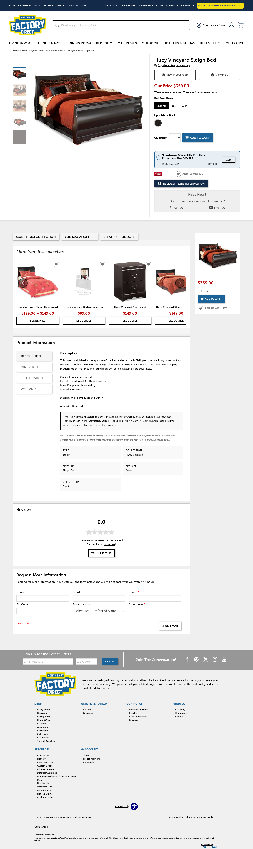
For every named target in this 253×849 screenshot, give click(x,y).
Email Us (219, 207)
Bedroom (104, 43)
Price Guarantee (45, 769)
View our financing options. (200, 92)
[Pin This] (158, 174)
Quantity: (160, 137)
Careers (179, 716)
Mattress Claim (44, 786)
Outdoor (150, 43)
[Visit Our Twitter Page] (206, 659)
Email (77, 592)
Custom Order (44, 766)
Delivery (41, 758)
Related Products (118, 237)
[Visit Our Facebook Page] (187, 659)
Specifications (32, 378)
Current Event (44, 755)
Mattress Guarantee (47, 773)
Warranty (29, 389)
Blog (159, 5)
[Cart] (241, 25)
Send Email (170, 626)
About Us (111, 5)
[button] (210, 25)
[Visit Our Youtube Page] (224, 659)
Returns (87, 709)
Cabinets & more (49, 43)
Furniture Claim (45, 790)
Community (181, 713)
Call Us (178, 207)
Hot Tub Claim (44, 793)
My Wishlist (88, 762)
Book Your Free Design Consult (220, 5)
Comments (137, 604)
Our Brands (43, 737)
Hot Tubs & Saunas (179, 43)
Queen (161, 106)
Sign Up (110, 661)
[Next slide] (179, 283)
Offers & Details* (205, 817)
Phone (134, 592)
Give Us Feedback (138, 716)
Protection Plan (45, 762)
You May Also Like (79, 237)
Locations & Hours (138, 709)
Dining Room (80, 43)
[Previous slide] (23, 283)
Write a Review (101, 553)
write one (109, 544)
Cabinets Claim (45, 797)
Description (31, 356)
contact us (86, 425)
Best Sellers (210, 43)
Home (16, 50)
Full (173, 106)
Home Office (44, 720)
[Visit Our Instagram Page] (215, 659)
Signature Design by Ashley (174, 65)
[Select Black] (158, 123)
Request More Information (184, 183)
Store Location (83, 604)
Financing (145, 5)
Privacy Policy (176, 817)
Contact (172, 5)
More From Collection (36, 237)
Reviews (133, 720)
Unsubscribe (43, 783)
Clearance (235, 43)
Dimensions (30, 367)
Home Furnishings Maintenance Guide (56, 776)
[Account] (231, 25)
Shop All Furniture (46, 741)
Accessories (43, 727)
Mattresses (127, 43)
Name (21, 592)
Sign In (86, 755)
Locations (128, 5)
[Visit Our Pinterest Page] (196, 659)
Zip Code (23, 604)
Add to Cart (200, 137)
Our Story (180, 709)
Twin (183, 106)
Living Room (19, 43)
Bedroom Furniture (55, 50)
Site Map (190, 817)
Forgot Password (91, 758)
